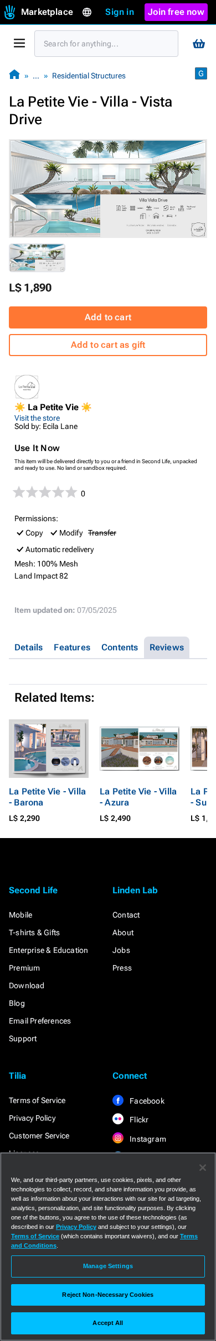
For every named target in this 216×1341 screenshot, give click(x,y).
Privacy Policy (32, 1118)
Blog (17, 1003)
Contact (126, 914)
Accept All (107, 1322)
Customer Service (39, 1135)
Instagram (147, 1139)
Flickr (138, 1119)
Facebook (146, 1100)
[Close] (203, 1168)
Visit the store (37, 418)
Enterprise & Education (48, 950)
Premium (24, 967)
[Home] (14, 75)
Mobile (20, 914)
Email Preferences (40, 1020)
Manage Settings (108, 1266)
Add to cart (108, 317)
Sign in (119, 12)
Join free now (176, 12)
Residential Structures (89, 75)
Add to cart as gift (108, 345)
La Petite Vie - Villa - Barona (47, 797)
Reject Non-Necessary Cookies (107, 1294)
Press (122, 967)
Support (23, 1038)
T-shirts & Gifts (34, 932)
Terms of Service (37, 1100)
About (122, 932)
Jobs (121, 950)
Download (27, 985)
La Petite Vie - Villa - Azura (138, 797)
